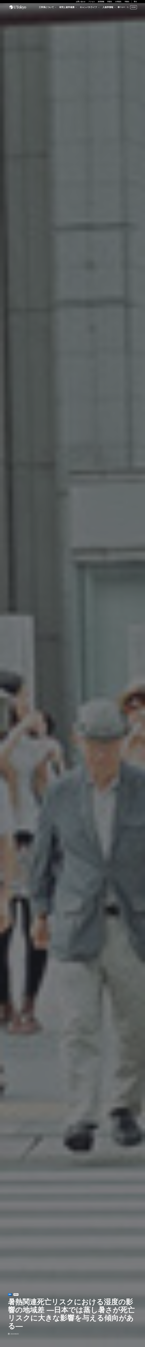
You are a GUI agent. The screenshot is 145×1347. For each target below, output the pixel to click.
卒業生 (127, 1)
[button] (128, 7)
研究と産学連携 (66, 7)
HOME (133, 7)
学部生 (109, 1)
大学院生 (118, 1)
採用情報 (101, 1)
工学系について (46, 7)
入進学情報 (108, 7)
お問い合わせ (80, 1)
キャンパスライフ (88, 7)
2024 (16, 1294)
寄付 (135, 1)
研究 (10, 1294)
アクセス (91, 1)
